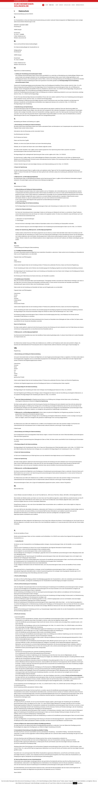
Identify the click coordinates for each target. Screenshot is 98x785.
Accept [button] (75, 783)
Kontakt (61, 4)
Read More (79, 783)
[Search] (43, 5)
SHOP (57, 4)
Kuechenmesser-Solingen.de (20, 5)
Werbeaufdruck (80, 4)
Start (46, 4)
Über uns (51, 4)
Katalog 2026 (67, 4)
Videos (73, 4)
